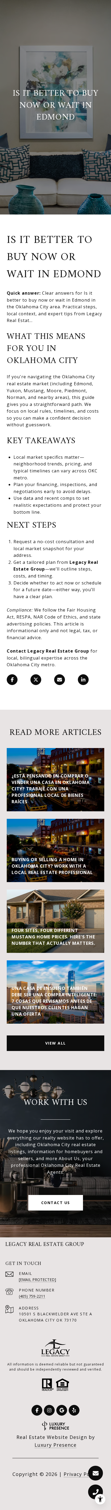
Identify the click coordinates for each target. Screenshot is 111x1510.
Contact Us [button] (55, 1202)
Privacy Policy (81, 1474)
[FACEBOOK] (37, 1410)
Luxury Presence (55, 1445)
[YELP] (74, 1410)
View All (55, 1043)
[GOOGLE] (61, 1410)
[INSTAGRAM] (49, 1410)
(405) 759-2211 (32, 1296)
